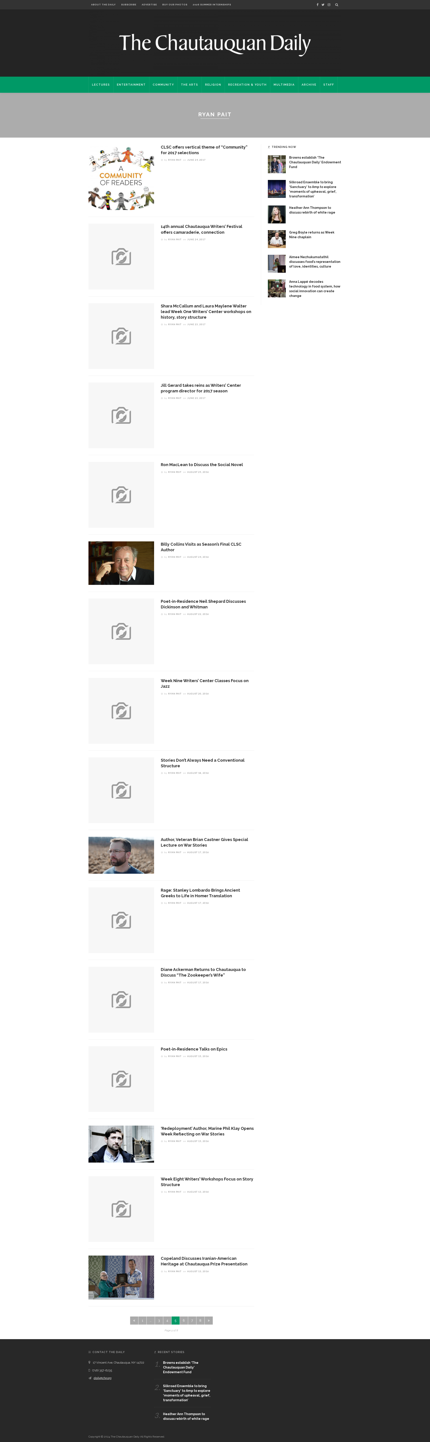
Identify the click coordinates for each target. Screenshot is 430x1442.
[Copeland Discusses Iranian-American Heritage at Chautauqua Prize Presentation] (121, 1277)
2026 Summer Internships (212, 4)
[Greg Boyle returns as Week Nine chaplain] (277, 239)
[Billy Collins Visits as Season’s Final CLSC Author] (121, 562)
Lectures (101, 84)
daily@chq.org (103, 1378)
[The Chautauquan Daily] (215, 45)
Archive (309, 84)
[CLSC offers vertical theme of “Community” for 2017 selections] (121, 177)
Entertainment (131, 84)
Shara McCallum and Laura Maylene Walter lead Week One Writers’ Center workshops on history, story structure (206, 312)
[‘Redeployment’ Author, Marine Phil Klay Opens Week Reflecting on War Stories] (121, 1144)
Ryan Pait (174, 159)
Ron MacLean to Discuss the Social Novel (202, 464)
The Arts (189, 84)
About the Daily (103, 4)
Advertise (149, 4)
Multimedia (284, 84)
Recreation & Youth (247, 84)
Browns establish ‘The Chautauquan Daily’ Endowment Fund (315, 162)
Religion (213, 84)
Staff (328, 84)
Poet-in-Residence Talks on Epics (194, 1049)
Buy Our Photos (174, 4)
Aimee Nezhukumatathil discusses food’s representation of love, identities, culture (314, 261)
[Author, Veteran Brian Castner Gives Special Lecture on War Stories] (121, 855)
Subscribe (128, 4)
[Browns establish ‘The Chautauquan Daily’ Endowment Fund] (277, 164)
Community (163, 84)
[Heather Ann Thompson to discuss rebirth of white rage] (277, 214)
